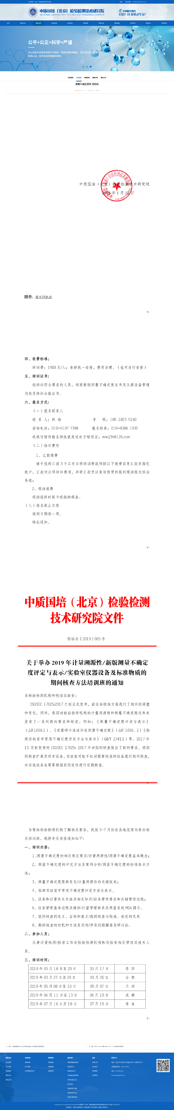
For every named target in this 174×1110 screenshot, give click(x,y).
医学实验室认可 (72, 1080)
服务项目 (117, 23)
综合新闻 (70, 77)
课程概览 (51, 1066)
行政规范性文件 (29, 1071)
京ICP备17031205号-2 (113, 1104)
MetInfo (76, 1104)
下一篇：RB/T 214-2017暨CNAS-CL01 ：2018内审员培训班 (106, 1046)
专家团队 (85, 23)
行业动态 (79, 77)
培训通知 (51, 1062)
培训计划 (101, 23)
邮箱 (121, 1)
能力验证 (70, 1084)
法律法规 (54, 23)
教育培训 (51, 1057)
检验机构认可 (72, 1071)
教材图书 (51, 1071)
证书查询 (132, 23)
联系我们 (164, 23)
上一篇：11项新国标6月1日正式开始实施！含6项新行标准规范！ (25, 1046)
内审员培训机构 (72, 1097)
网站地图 (128, 1)
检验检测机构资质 (73, 1062)
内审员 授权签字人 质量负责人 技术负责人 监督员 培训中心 (90, 1107)
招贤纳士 (148, 23)
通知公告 (103, 77)
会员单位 (70, 23)
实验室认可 (71, 1066)
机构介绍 (23, 23)
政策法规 (27, 1062)
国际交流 (95, 77)
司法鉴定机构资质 (73, 1075)
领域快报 (87, 77)
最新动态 (38, 23)
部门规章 (27, 1066)
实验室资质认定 (72, 1092)
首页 (8, 23)
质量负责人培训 (72, 1088)
